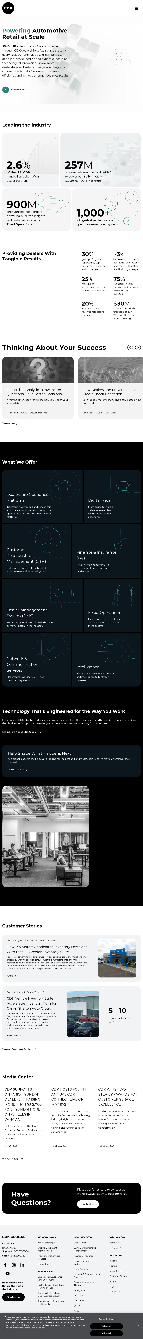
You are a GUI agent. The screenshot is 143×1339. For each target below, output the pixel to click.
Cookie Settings (107, 1319)
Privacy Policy (50, 1325)
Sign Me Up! (13, 1297)
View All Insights (11, 423)
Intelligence (79, 1290)
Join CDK (113, 1248)
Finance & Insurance (83, 1256)
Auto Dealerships (46, 1243)
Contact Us (88, 1204)
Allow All (106, 1333)
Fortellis (77, 1300)
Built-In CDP (92, 176)
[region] (71, 1326)
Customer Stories (118, 1276)
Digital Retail (80, 1243)
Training (113, 1266)
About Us (114, 1243)
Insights (113, 1261)
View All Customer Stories (17, 1049)
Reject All (106, 1326)
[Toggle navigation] (136, 8)
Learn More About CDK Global (23, 727)
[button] (1, 1)
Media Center (116, 1271)
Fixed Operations (82, 1269)
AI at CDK (78, 1295)
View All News (10, 1158)
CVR (76, 1306)
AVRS (76, 1311)
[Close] (138, 1326)
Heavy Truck (44, 1264)
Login (112, 1286)
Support (113, 1281)
